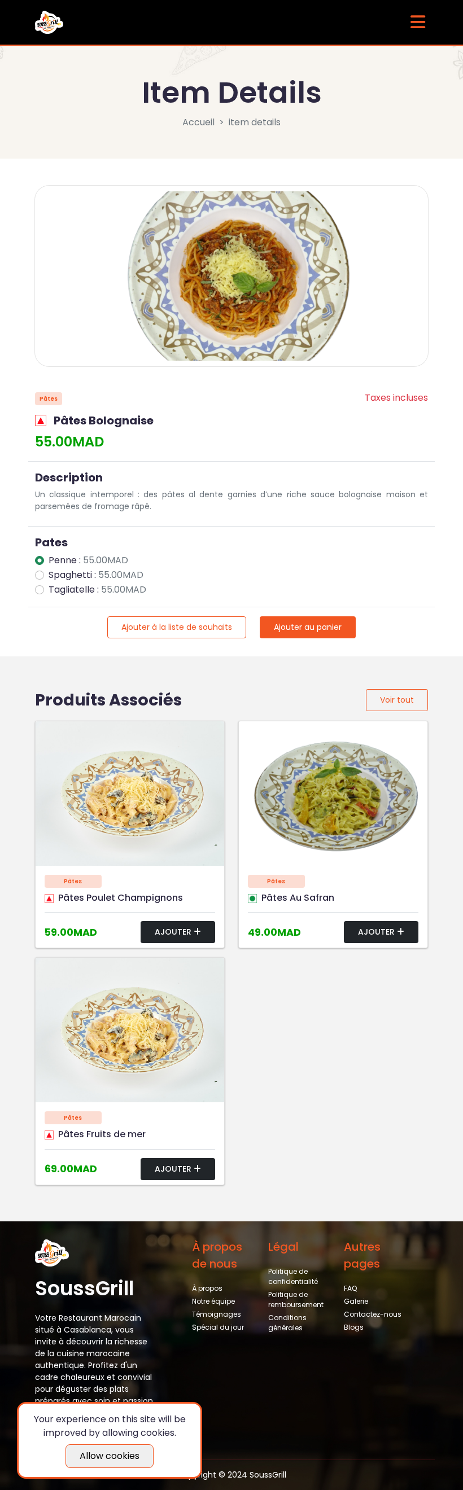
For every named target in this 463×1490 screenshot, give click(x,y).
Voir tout (397, 699)
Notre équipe (213, 1301)
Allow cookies (109, 1455)
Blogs (354, 1327)
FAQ (350, 1288)
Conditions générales (287, 1323)
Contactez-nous (372, 1314)
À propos (207, 1288)
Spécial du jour (218, 1327)
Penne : (88, 560)
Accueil (198, 122)
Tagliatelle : (97, 589)
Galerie (356, 1301)
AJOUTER (174, 931)
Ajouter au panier (308, 627)
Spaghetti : (96, 574)
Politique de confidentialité (293, 1276)
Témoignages (216, 1314)
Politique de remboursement (296, 1299)
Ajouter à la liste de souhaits (176, 627)
